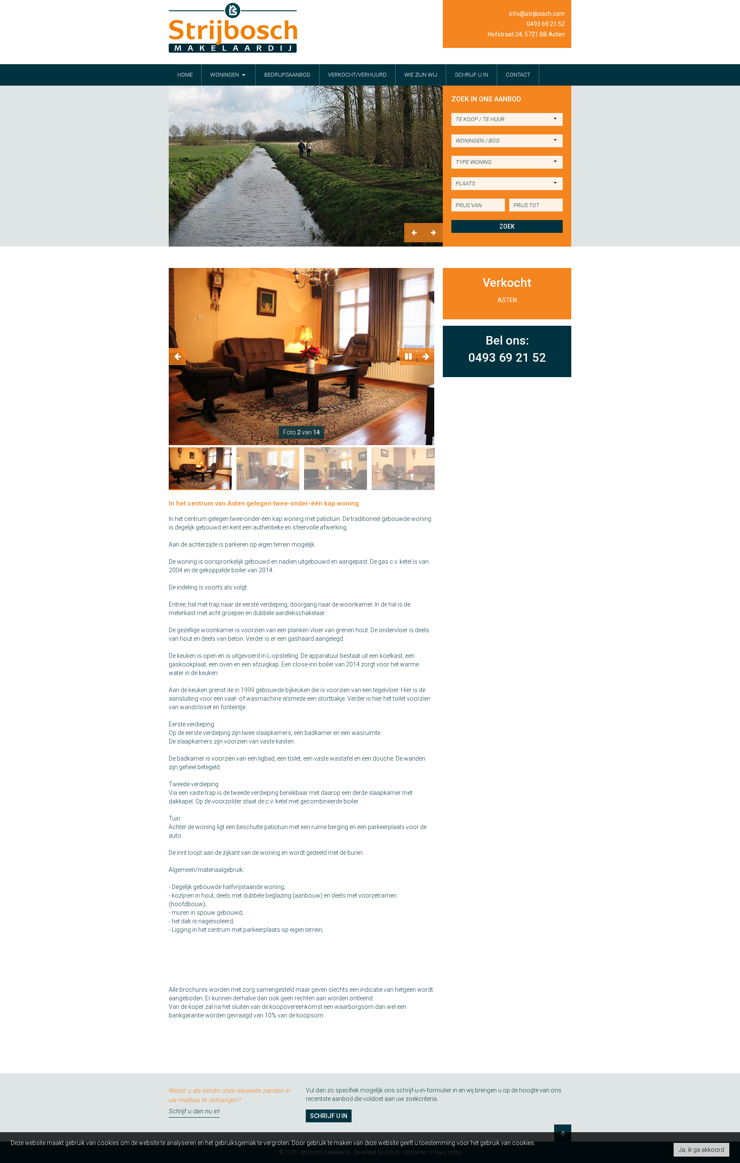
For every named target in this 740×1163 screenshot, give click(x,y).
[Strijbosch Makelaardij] (233, 28)
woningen (225, 74)
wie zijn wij (420, 74)
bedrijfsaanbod (287, 74)
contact (518, 74)
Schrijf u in (328, 1115)
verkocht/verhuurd (357, 74)
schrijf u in (471, 74)
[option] (306, 166)
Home (185, 74)
